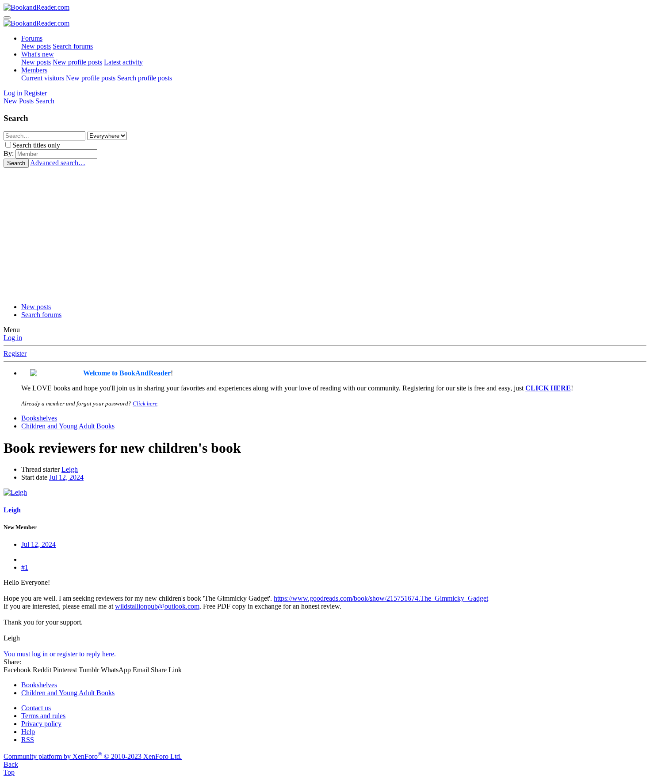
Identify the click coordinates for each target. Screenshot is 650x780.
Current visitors (42, 78)
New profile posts (77, 62)
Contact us (36, 708)
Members (34, 70)
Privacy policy (41, 723)
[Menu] (7, 17)
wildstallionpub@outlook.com (157, 606)
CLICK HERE (548, 388)
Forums (31, 38)
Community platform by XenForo (93, 756)
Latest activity (123, 62)
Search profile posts (144, 78)
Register (15, 353)
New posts (36, 46)
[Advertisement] (325, 234)
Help (28, 731)
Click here (145, 403)
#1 (24, 567)
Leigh (69, 469)
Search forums (73, 46)
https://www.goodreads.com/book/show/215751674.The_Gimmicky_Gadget (381, 598)
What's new (37, 54)
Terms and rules (43, 715)
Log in (13, 337)
